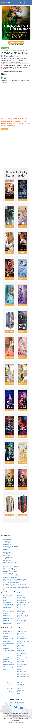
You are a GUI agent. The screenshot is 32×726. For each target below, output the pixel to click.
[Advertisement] (16, 100)
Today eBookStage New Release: (12, 72)
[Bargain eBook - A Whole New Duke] (16, 23)
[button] (4, 129)
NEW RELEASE (5, 48)
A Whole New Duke (14, 52)
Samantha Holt (11, 55)
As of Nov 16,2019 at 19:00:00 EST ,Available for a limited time (15, 81)
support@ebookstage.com (17, 702)
